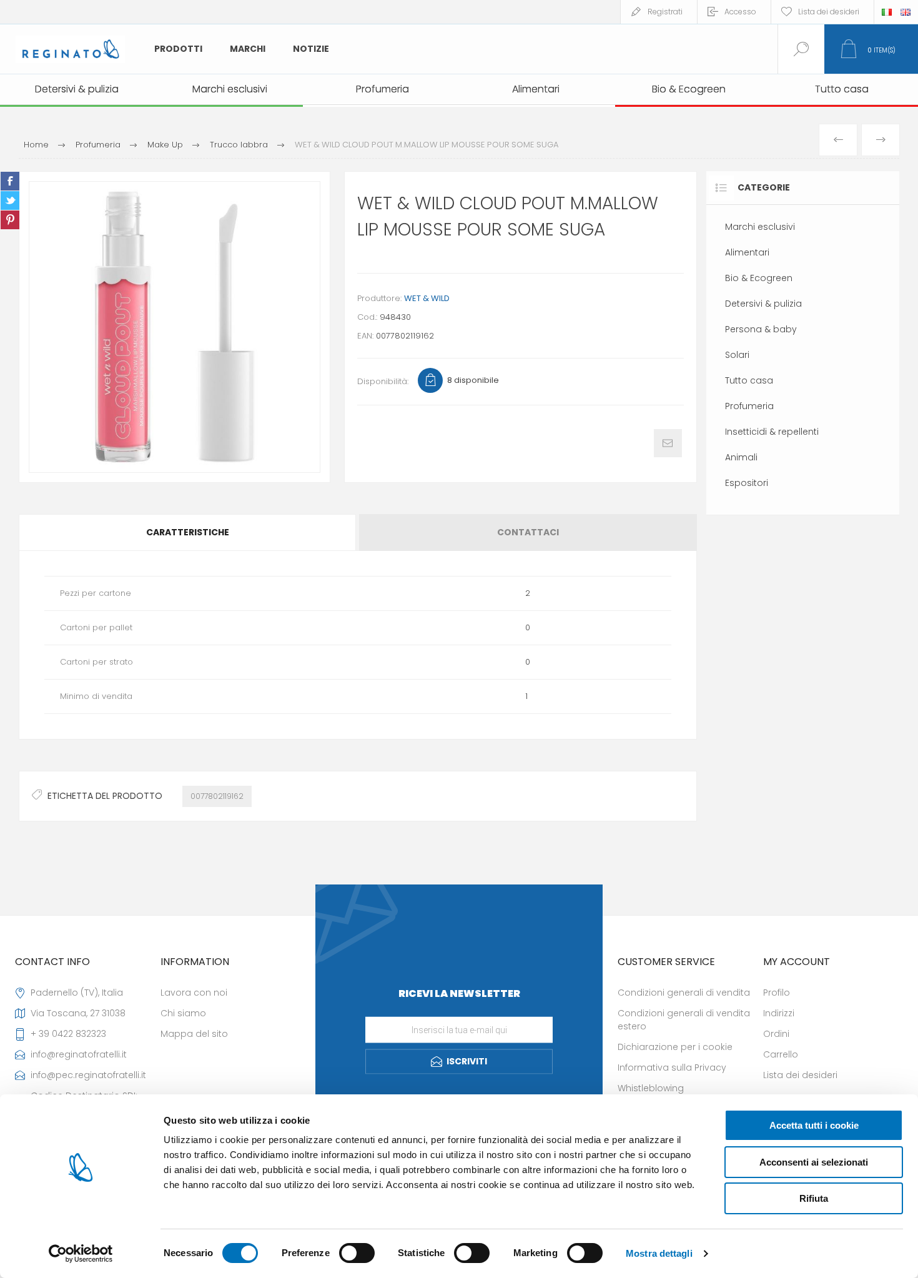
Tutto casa (749, 380)
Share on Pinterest (10, 220)
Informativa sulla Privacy (672, 1067)
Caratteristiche (187, 532)
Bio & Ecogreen (758, 278)
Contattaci (528, 532)
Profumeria (749, 406)
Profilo (776, 992)
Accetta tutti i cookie (814, 1125)
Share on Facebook (10, 181)
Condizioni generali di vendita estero (684, 1020)
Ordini (776, 1034)
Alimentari (747, 252)
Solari (737, 355)
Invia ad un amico (668, 443)
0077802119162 (217, 796)
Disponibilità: (382, 381)
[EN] (905, 12)
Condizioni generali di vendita (684, 992)
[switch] (357, 1253)
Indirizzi (778, 1013)
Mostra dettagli (659, 1253)
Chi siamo (183, 1013)
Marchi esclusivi (760, 226)
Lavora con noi (193, 992)
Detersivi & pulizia (763, 303)
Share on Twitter (10, 200)
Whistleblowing (651, 1088)
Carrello (780, 1054)
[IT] (886, 12)
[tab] (188, 532)
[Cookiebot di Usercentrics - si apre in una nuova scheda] (81, 1253)
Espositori (746, 483)
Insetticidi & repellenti (772, 431)
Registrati (665, 11)
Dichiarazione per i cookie (675, 1047)
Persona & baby (761, 329)
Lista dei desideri (800, 1075)
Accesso (740, 11)
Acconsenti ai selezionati (813, 1162)
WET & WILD (427, 298)
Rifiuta (813, 1198)
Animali (741, 457)
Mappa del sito (194, 1034)
